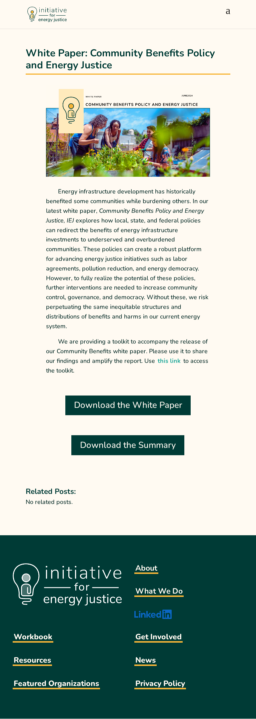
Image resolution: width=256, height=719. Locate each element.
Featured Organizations (56, 683)
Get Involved (158, 637)
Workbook (33, 637)
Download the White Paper (128, 405)
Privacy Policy (160, 683)
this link (169, 361)
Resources (32, 660)
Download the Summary (128, 445)
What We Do (159, 591)
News (145, 660)
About (146, 568)
